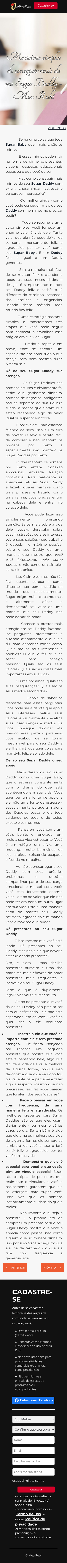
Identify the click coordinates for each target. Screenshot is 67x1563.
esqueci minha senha (28, 1480)
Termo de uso (28, 1514)
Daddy (57, 253)
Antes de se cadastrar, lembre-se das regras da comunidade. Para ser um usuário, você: (30, 1315)
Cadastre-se (46, 5)
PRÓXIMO (52, 1267)
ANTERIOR (15, 1267)
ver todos (57, 128)
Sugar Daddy (42, 183)
